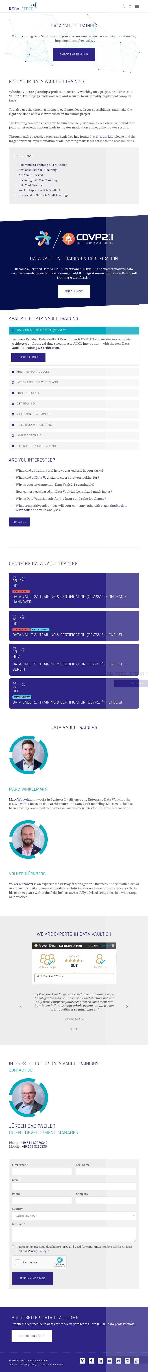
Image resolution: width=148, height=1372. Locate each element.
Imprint (13, 1364)
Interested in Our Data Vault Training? (43, 195)
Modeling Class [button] (28, 393)
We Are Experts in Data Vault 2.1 (39, 190)
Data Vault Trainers (31, 185)
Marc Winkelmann (22, 799)
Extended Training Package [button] (37, 446)
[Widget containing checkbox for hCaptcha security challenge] (39, 1262)
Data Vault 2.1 (45, 477)
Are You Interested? (31, 175)
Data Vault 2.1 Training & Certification (43, 164)
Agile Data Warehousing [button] (35, 425)
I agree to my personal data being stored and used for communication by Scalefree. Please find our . (74, 1249)
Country (18, 1208)
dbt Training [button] (26, 403)
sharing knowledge (110, 136)
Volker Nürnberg (21, 884)
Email (17, 1179)
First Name (20, 1165)
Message (18, 1224)
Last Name (84, 1165)
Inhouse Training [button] (29, 435)
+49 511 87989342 (33, 1143)
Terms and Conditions (52, 1364)
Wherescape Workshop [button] (34, 414)
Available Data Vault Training (37, 169)
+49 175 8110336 (34, 1146)
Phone (16, 1193)
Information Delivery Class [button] (37, 382)
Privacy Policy (37, 1251)
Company (82, 1193)
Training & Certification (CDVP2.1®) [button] (42, 330)
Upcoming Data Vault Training (38, 180)
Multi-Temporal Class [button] (33, 372)
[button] (137, 6)
